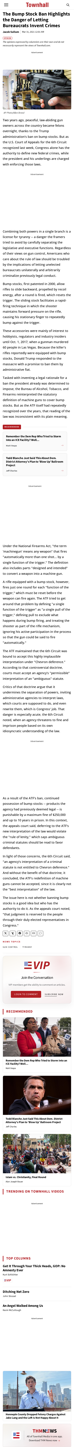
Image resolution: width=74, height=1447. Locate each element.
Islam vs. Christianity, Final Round (26, 1177)
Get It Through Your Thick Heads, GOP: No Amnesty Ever (34, 1268)
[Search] (68, 4)
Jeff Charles (11, 1126)
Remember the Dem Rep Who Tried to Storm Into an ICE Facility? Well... (36, 1062)
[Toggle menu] (6, 4)
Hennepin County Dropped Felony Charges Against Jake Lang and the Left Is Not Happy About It (35, 1416)
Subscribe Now (54, 994)
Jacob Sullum (11, 32)
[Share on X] (5, 933)
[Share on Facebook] (20, 933)
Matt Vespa (11, 1068)
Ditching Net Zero (16, 1291)
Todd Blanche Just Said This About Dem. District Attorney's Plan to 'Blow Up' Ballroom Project (34, 1120)
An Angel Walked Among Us (23, 1305)
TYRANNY (27, 947)
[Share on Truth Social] (13, 933)
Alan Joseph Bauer (14, 1181)
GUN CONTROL (10, 947)
